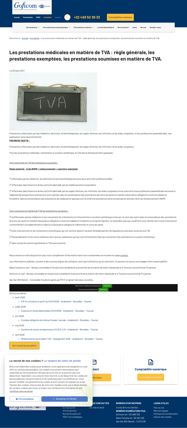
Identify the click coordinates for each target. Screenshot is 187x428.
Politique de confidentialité (166, 414)
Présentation (28, 17)
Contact (58, 17)
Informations (31, 27)
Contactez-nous (93, 377)
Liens (134, 27)
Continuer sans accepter (21, 391)
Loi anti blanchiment (105, 27)
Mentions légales (161, 410)
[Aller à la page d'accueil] (32, 6)
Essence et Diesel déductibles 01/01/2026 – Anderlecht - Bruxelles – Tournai (57, 310)
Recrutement (123, 27)
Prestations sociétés (83, 27)
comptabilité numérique (150, 377)
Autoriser (107, 286)
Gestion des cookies (163, 417)
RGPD (38, 17)
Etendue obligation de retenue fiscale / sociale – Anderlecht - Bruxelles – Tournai (59, 320)
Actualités (47, 17)
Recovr (143, 27)
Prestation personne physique (55, 27)
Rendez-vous (155, 27)
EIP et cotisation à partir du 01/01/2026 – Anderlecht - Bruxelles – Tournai (56, 301)
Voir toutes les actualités (24, 345)
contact (124, 255)
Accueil (17, 17)
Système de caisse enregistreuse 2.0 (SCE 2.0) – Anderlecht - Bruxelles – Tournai (59, 329)
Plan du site (159, 407)
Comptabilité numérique (120, 17)
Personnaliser (26, 399)
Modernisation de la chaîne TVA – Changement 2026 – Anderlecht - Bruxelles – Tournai (62, 338)
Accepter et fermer (66, 399)
